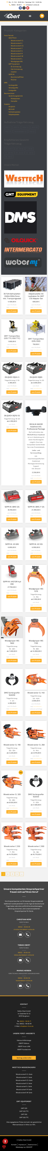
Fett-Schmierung (16, 69)
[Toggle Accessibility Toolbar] (5, 1141)
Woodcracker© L (16, 59)
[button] (30, 16)
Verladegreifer (13, 88)
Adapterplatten (14, 114)
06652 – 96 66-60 (24, 952)
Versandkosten (13, 307)
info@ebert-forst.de (26, 1026)
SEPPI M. (12, 74)
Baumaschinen (9, 93)
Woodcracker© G (17, 51)
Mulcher (14, 80)
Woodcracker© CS (17, 46)
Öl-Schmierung (16, 66)
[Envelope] (20, 934)
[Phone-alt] (28, 934)
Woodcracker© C (17, 43)
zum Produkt (12, 311)
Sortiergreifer (13, 85)
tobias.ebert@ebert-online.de (24, 955)
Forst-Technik (8, 35)
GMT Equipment (14, 64)
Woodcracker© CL (17, 40)
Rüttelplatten (15, 98)
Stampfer (14, 101)
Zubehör (14, 72)
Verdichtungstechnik (16, 96)
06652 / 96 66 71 (25, 1021)
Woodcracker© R (17, 53)
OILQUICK (12, 106)
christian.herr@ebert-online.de (24, 929)
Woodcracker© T (17, 48)
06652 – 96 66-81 (24, 927)
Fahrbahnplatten (14, 112)
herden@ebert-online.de (24, 980)
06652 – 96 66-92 (24, 978)
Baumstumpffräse (17, 77)
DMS (5, 83)
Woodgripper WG (17, 61)
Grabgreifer (12, 90)
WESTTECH (12, 38)
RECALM (11, 109)
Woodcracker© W (17, 56)
